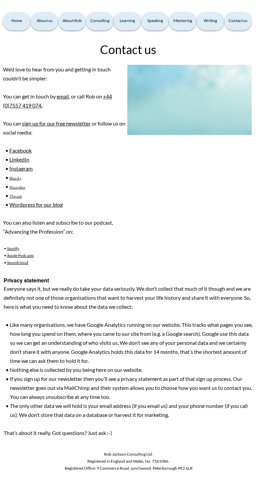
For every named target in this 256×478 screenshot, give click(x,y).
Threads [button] (15, 196)
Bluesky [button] (15, 178)
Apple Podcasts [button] (20, 255)
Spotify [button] (13, 248)
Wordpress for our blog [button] (36, 204)
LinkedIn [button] (19, 159)
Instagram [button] (21, 168)
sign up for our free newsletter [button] (56, 123)
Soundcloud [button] (17, 262)
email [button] (63, 96)
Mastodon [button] (17, 187)
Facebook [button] (20, 150)
